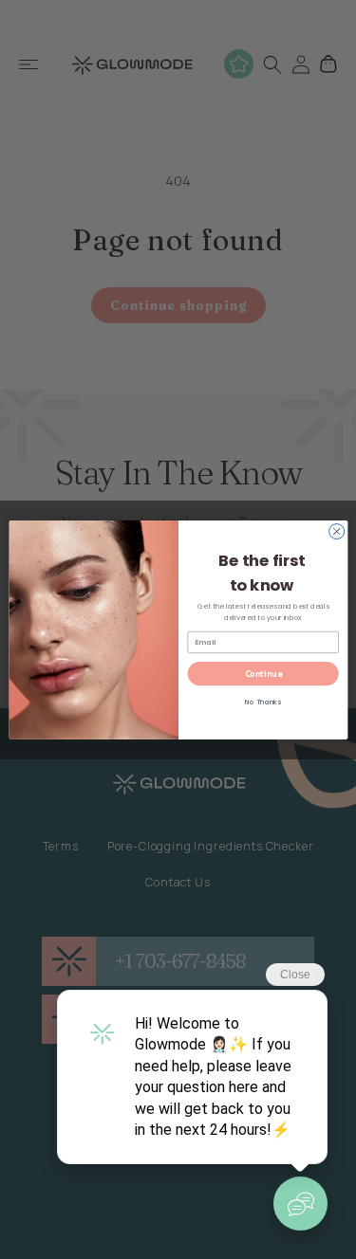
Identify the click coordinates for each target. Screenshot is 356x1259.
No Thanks (262, 702)
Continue (262, 673)
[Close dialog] (336, 530)
